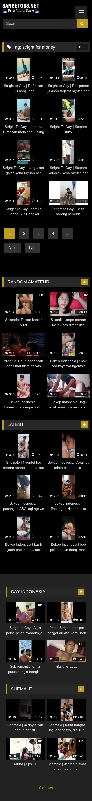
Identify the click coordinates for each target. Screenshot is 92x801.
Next (13, 248)
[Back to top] (76, 786)
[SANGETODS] (37, 8)
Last (32, 248)
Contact (46, 788)
